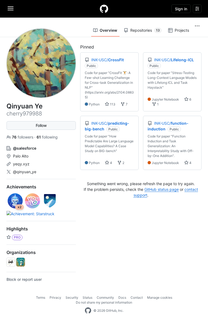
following (47, 137)
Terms (40, 297)
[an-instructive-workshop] (20, 262)
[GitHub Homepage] (88, 310)
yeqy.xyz (21, 164)
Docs (122, 297)
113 (112, 104)
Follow (41, 125)
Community (105, 297)
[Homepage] (104, 8)
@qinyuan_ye (24, 171)
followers (23, 137)
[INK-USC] (10, 262)
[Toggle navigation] (10, 8)
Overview (108, 30)
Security (72, 297)
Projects (182, 30)
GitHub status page (161, 189)
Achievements (21, 186)
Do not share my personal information (104, 302)
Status (87, 297)
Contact (137, 297)
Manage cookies (159, 297)
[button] (197, 26)
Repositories (145, 30)
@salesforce (24, 148)
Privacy (55, 297)
